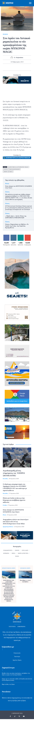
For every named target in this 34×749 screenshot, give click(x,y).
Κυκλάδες (5, 478)
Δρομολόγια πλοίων (8, 526)
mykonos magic (23, 167)
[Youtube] (24, 716)
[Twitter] (10, 67)
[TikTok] (15, 716)
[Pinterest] (15, 67)
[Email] (23, 67)
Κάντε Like (6, 235)
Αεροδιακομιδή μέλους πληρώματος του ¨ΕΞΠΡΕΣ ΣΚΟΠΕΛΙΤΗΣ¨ (14, 473)
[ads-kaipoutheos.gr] (17, 157)
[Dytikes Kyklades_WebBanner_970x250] (17, 80)
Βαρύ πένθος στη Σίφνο (8, 684)
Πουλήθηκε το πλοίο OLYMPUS (25, 581)
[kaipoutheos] (12, 57)
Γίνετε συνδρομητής (28, 236)
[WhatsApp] (19, 67)
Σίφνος (7, 192)
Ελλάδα (5, 505)
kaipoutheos (19, 57)
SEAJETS (5, 169)
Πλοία (5, 34)
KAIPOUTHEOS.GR (13, 167)
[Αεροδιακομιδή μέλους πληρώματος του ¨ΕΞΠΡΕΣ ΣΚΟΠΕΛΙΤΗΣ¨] (17, 457)
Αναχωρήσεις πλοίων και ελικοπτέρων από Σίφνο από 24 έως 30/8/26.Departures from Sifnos (16, 522)
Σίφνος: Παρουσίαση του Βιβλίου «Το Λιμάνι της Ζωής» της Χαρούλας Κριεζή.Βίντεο (17, 225)
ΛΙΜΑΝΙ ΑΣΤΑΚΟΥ (8, 171)
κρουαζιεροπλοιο (15, 169)
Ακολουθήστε (14, 235)
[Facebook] (6, 67)
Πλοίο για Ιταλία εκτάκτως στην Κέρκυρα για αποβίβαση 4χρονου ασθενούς (14, 500)
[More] (28, 67)
